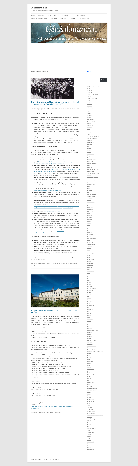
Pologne (89, 367)
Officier (89, 353)
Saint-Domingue (91, 399)
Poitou (89, 363)
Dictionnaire (90, 215)
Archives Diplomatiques (93, 136)
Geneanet (89, 246)
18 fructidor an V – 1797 (92, 94)
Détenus (89, 213)
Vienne (89, 447)
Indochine (89, 267)
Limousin (89, 300)
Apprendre (65, 15)
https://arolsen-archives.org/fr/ (52, 211)
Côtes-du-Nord (90, 202)
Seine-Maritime (91, 413)
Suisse (88, 430)
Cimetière (89, 190)
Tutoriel (89, 440)
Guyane (89, 257)
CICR (88, 188)
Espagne (89, 230)
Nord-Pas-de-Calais (91, 346)
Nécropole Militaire (91, 340)
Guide (88, 255)
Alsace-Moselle (90, 119)
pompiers (89, 371)
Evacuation (90, 234)
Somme (89, 426)
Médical (89, 321)
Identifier (56, 15)
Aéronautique (90, 108)
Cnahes (89, 192)
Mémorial (89, 323)
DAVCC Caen (64, 263)
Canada (89, 175)
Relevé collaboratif (91, 382)
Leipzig (89, 292)
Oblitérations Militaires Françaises (95, 351)
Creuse (89, 204)
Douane (89, 221)
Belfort (89, 150)
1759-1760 (89, 88)
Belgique (89, 152)
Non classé (89, 344)
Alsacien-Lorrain (91, 121)
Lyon (88, 311)
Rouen (88, 394)
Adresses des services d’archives (39, 18)
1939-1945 (48, 263)
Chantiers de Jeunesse (92, 177)
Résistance (89, 386)
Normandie (90, 348)
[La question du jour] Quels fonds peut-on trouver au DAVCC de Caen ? (55, 311)
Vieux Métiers (90, 449)
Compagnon (90, 198)
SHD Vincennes (91, 421)
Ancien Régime (90, 125)
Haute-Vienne (90, 259)
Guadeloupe (90, 252)
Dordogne (89, 219)
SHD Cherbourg (91, 419)
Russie (88, 396)
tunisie (89, 436)
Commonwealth (91, 196)
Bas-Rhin (89, 148)
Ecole (88, 227)
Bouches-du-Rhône (91, 163)
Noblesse (89, 342)
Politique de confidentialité (36, 459)
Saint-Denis (90, 397)
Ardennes (89, 140)
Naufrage (89, 338)
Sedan (88, 405)
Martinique (90, 319)
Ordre (88, 355)
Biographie (89, 157)
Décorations (90, 209)
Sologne (89, 424)
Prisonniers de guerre (72, 263)
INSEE (88, 273)
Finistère (89, 236)
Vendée (89, 445)
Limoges (89, 298)
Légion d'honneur (91, 288)
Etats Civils (89, 232)
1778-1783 (89, 90)
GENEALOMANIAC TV (84, 18)
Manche (89, 313)
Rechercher (41, 15)
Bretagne (89, 167)
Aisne (88, 111)
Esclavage (89, 229)
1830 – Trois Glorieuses (92, 98)
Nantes (89, 334)
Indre (88, 269)
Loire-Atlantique (81, 15)
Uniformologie (90, 442)
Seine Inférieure (91, 409)
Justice (88, 280)
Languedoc (90, 284)
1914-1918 (89, 102)
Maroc (88, 317)
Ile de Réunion (90, 263)
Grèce (88, 250)
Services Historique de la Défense (95, 415)
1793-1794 (89, 92)
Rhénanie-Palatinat (91, 390)
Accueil (33, 15)
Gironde (89, 248)
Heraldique (54, 18)
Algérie (89, 113)
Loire (88, 303)
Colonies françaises (91, 194)
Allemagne (89, 115)
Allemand (89, 117)
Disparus (89, 217)
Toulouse (89, 434)
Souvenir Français (91, 428)
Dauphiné (89, 205)
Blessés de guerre (91, 159)
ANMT (88, 129)
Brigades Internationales (93, 169)
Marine (89, 315)
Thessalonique (90, 432)
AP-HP (88, 134)
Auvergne (89, 144)
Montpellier (90, 328)
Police (88, 365)
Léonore (89, 294)
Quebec (89, 376)
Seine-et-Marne (91, 411)
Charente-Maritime (91, 181)
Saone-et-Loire (90, 401)
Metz (88, 325)
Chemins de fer (90, 184)
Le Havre (89, 286)
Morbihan (89, 332)
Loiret (88, 307)
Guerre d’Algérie (91, 253)
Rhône (88, 392)
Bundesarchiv (90, 171)
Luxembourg (90, 309)
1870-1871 (89, 100)
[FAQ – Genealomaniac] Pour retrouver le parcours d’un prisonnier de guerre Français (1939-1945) (55, 103)
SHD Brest (89, 417)
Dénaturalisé (90, 211)
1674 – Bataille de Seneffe (93, 86)
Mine (88, 326)
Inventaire (89, 277)
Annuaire (89, 131)
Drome (89, 223)
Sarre (88, 403)
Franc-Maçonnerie (91, 238)
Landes (89, 282)
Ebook (88, 225)
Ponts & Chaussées (91, 373)
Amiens (89, 123)
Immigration (90, 265)
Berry (88, 156)
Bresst (88, 165)
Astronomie (73, 18)
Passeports (90, 361)
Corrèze (89, 200)
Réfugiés (89, 378)
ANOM (89, 133)
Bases (49, 15)
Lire (72, 15)
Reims (88, 380)
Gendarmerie (90, 242)
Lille (88, 296)
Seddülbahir (90, 407)
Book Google (90, 161)
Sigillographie (90, 422)
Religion (89, 384)
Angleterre (89, 127)
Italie (88, 278)
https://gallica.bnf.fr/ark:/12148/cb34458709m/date (47, 190)
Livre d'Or (89, 301)
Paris (88, 359)
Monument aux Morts (92, 330)
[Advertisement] (69, 56)
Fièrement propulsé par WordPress (51, 459)
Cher (88, 186)
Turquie (89, 438)
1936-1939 (89, 104)
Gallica (88, 240)
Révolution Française (92, 388)
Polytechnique (90, 369)
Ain (88, 109)
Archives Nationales (55, 263)
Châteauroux (90, 182)
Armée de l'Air (90, 142)
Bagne (88, 146)
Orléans (89, 357)
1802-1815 (89, 96)
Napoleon (89, 336)
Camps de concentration (93, 173)
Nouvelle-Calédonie (92, 349)
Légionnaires (90, 290)
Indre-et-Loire (90, 271)
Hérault (89, 261)
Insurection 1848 (91, 275)
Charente (89, 179)
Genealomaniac (39, 7)
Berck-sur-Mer (90, 154)
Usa (88, 444)
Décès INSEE (63, 18)
